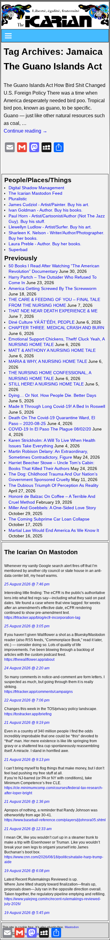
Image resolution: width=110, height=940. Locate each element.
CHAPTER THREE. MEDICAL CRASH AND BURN (56, 327)
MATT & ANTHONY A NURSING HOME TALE (52, 350)
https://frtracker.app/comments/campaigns (38, 692)
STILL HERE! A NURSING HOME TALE (46, 384)
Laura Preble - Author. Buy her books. (45, 243)
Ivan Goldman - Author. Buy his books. (45, 210)
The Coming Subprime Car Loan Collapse (49, 519)
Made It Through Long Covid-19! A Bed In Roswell (57, 406)
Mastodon (72, 927)
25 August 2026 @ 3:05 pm (27, 626)
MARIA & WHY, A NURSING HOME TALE (48, 361)
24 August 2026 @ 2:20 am (27, 668)
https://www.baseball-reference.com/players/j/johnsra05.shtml (55, 820)
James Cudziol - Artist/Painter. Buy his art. (49, 204)
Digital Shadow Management (36, 187)
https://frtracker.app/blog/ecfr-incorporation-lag (42, 617)
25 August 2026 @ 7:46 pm (27, 584)
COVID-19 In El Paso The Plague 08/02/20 (50, 429)
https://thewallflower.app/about (29, 659)
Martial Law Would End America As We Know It (54, 530)
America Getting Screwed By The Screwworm (53, 288)
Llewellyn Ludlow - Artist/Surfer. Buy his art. (50, 226)
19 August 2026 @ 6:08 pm (27, 871)
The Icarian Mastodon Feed (35, 193)
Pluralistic (18, 198)
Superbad (18, 249)
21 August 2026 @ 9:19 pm (27, 722)
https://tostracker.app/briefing (28, 714)
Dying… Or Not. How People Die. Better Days (52, 395)
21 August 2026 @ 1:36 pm (27, 801)
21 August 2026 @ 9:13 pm (27, 760)
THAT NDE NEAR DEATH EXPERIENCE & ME (53, 310)
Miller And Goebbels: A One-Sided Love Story (52, 507)
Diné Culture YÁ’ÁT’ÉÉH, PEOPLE (42, 322)
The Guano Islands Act (53, 66)
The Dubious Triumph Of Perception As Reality (53, 485)
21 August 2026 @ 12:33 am (28, 829)
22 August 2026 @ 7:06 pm (27, 700)
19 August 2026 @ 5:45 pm (27, 913)
